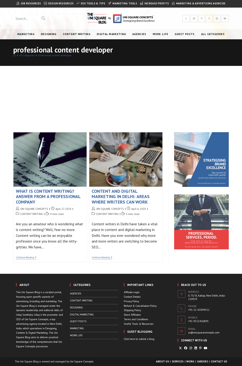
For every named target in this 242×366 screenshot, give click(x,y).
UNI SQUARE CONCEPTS (34, 209)
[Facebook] (185, 348)
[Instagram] (190, 348)
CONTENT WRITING (31, 214)
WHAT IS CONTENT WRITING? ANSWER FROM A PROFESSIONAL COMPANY (48, 196)
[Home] (14, 55)
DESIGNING (76, 307)
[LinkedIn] (195, 348)
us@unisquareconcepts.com (204, 332)
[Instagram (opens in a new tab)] (209, 18)
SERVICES (178, 361)
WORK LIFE (76, 335)
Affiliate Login (132, 292)
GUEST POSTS (78, 321)
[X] (180, 348)
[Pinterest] (200, 348)
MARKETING (77, 328)
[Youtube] (205, 348)
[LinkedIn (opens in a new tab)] (216, 18)
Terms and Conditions (136, 319)
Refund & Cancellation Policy (140, 305)
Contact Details (132, 296)
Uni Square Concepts (82, 361)
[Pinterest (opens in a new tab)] (201, 18)
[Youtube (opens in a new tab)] (225, 18)
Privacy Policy (131, 301)
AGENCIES (75, 293)
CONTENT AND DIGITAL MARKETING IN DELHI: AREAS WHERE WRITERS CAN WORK (121, 196)
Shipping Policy (132, 310)
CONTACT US (219, 361)
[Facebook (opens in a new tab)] (194, 18)
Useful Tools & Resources (139, 323)
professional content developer (54, 55)
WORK (190, 361)
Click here (129, 339)
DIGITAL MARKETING (82, 314)
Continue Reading (26, 257)
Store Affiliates (132, 314)
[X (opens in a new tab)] (186, 18)
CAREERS (202, 361)
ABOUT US (162, 361)
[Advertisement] (121, 94)
